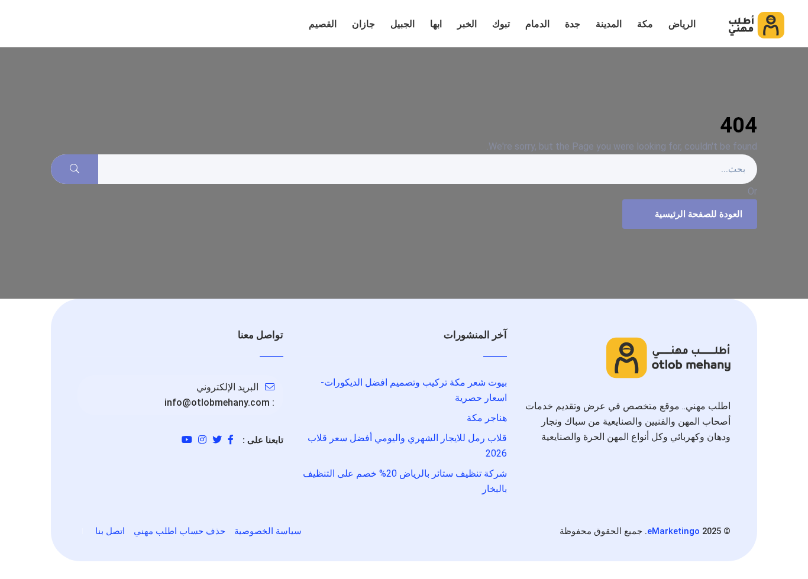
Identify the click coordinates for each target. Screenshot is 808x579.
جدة (572, 24)
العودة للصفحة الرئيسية (698, 214)
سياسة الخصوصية (268, 531)
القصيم (323, 24)
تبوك (501, 24)
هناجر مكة (487, 417)
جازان (363, 24)
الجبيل (402, 24)
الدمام (537, 24)
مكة (645, 24)
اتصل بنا (110, 531)
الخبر (467, 24)
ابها (436, 24)
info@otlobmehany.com (217, 402)
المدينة (609, 24)
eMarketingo (673, 531)
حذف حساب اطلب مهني (179, 531)
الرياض (682, 24)
